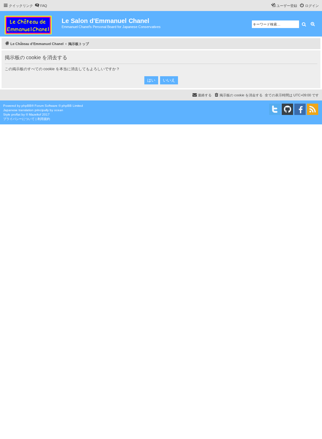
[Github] (287, 109)
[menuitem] (41, 5)
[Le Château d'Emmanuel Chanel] (32, 24)
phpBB (26, 105)
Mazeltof (35, 114)
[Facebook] (300, 109)
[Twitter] (274, 109)
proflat (15, 114)
